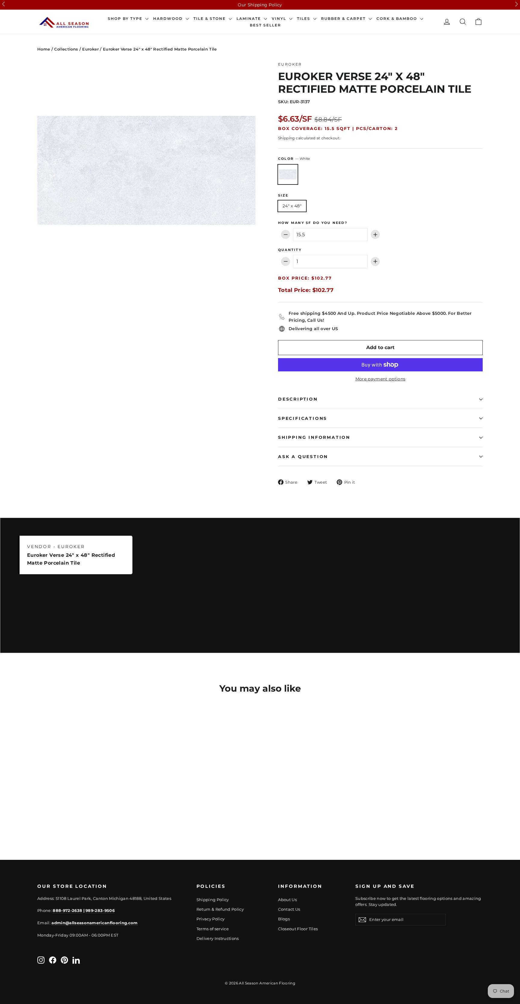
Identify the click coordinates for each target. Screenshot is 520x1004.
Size (283, 195)
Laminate (249, 19)
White (288, 174)
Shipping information (314, 437)
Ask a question (303, 456)
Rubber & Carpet (344, 19)
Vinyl (280, 19)
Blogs (284, 918)
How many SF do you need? (312, 223)
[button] (3, 4)
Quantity (290, 250)
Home (43, 49)
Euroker (90, 49)
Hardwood (168, 19)
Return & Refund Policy (220, 909)
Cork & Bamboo (397, 19)
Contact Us (289, 909)
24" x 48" (292, 206)
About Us (287, 899)
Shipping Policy (213, 899)
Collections (66, 49)
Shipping (286, 138)
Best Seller (265, 25)
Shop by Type (126, 19)
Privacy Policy (211, 918)
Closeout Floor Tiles (298, 928)
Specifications (302, 418)
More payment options (380, 379)
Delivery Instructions (218, 938)
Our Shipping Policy (260, 5)
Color (294, 158)
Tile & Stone (210, 19)
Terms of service (213, 928)
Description (298, 399)
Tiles (304, 19)
